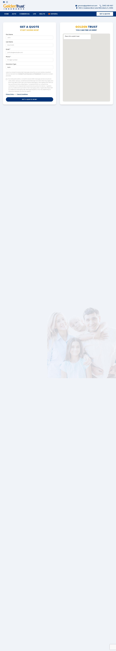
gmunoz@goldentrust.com (87, 6)
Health (42, 14)
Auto (14, 14)
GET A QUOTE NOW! (29, 99)
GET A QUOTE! (105, 14)
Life (34, 14)
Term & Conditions (22, 94)
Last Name (9, 42)
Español (54, 14)
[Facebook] (4, 2)
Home (6, 14)
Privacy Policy (10, 94)
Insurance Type (11, 64)
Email (8, 49)
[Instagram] (7, 2)
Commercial (24, 14)
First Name (9, 34)
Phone (8, 57)
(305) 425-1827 (107, 6)
